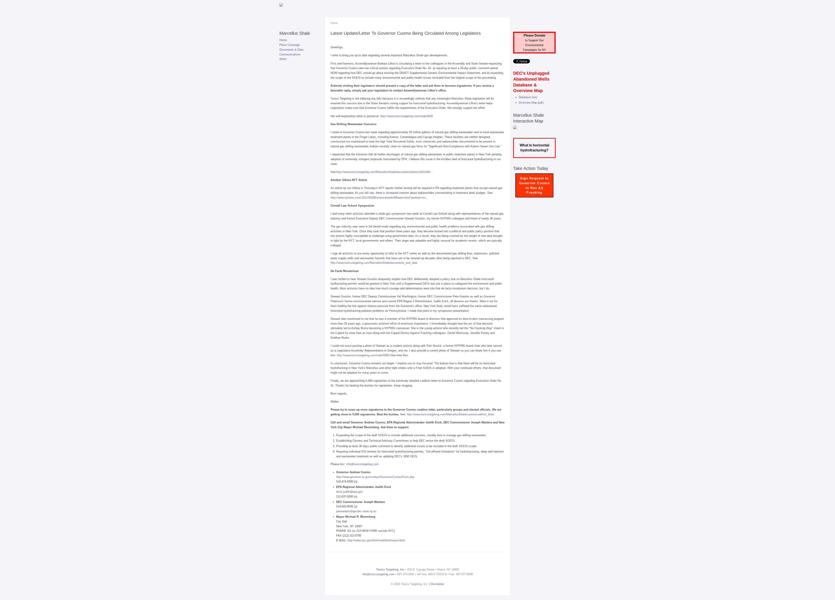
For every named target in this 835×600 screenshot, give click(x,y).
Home (283, 40)
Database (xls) (528, 97)
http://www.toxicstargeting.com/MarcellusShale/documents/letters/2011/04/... (384, 172)
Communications (290, 54)
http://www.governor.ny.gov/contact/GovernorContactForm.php (375, 477)
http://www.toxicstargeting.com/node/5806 (363, 355)
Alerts (283, 59)
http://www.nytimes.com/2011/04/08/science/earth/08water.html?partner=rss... (379, 197)
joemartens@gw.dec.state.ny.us (356, 511)
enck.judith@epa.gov (349, 491)
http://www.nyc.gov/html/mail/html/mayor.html (376, 540)
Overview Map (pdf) (531, 102)
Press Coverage (289, 44)
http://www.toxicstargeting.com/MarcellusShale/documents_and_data (374, 262)
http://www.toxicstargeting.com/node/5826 (406, 116)
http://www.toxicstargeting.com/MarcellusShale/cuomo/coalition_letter (450, 414)
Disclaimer (437, 584)
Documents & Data (291, 49)
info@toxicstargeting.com (362, 464)
